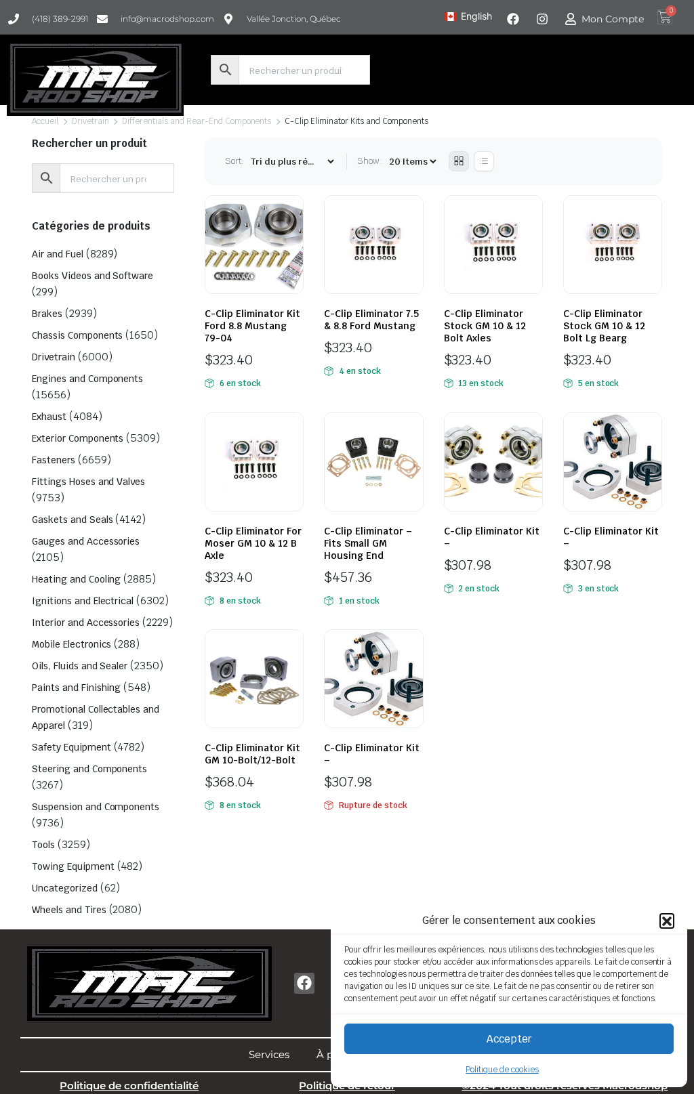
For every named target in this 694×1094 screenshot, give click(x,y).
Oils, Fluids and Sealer (79, 666)
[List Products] (484, 161)
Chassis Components (77, 335)
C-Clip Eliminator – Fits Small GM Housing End (368, 543)
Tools (43, 845)
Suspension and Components (95, 807)
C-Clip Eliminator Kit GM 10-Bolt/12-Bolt (252, 754)
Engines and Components (87, 379)
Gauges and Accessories (86, 541)
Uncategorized (65, 888)
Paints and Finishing (76, 687)
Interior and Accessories (86, 622)
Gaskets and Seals (72, 519)
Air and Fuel (57, 254)
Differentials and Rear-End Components (196, 121)
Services (269, 1054)
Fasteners (53, 460)
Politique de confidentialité (129, 1085)
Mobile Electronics (71, 644)
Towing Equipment (73, 866)
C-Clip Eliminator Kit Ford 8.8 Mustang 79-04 (252, 326)
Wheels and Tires (69, 910)
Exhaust (49, 417)
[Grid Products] (459, 161)
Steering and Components (89, 769)
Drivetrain (90, 121)
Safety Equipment (71, 747)
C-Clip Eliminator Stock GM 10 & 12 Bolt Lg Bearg (604, 326)
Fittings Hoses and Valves (88, 482)
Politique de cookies (502, 1069)
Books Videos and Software (92, 276)
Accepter (509, 1038)
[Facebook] (304, 983)
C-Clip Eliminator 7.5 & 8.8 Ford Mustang (371, 320)
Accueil (45, 121)
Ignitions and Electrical (83, 601)
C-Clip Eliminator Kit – (491, 537)
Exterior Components (77, 438)
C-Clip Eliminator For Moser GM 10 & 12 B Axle (253, 543)
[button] (667, 920)
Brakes (47, 314)
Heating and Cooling (76, 579)
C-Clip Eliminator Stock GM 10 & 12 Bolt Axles (485, 326)
